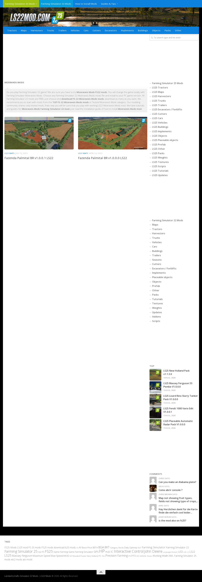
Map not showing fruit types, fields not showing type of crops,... (178, 499)
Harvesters (37, 30)
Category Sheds (117, 547)
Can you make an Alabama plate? (177, 482)
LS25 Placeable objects (165, 140)
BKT (107, 547)
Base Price (87, 547)
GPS (96, 551)
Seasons (157, 259)
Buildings (143, 30)
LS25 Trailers (159, 105)
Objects (156, 30)
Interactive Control (129, 551)
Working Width (160, 555)
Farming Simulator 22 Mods (56, 3)
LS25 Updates (160, 175)
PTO (133, 555)
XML (171, 555)
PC (100, 556)
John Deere (153, 551)
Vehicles (75, 30)
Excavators (111, 30)
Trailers (62, 30)
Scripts (156, 321)
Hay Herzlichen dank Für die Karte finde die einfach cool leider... (178, 511)
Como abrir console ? (170, 490)
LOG (185, 552)
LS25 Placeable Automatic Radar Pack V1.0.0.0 (178, 422)
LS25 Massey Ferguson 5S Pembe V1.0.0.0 (177, 385)
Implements (127, 30)
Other (178, 30)
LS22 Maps (9, 153)
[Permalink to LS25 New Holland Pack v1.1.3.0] (155, 375)
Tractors (12, 30)
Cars (86, 30)
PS (130, 556)
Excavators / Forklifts (164, 268)
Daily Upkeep (130, 547)
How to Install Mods (86, 3)
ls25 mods (70, 547)
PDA (103, 556)
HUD (107, 551)
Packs (168, 30)
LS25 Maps (158, 92)
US (137, 556)
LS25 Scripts (159, 166)
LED (180, 551)
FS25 (49, 551)
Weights (157, 308)
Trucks (50, 30)
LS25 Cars (157, 118)
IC (112, 552)
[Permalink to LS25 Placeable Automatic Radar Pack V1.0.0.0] (155, 425)
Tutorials (157, 299)
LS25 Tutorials (160, 170)
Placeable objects (162, 277)
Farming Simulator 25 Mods (20, 3)
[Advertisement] (75, 56)
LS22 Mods (45, 576)
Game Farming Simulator (80, 551)
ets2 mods (16, 559)
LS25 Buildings (160, 127)
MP (71, 556)
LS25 (7, 555)
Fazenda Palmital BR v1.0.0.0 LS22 (102, 158)
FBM (39, 552)
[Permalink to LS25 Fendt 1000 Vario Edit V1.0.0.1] (155, 412)
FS (43, 551)
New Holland (92, 556)
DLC (139, 547)
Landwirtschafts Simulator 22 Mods (21, 576)
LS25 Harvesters (161, 96)
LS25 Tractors (160, 87)
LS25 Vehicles (159, 122)
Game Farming (61, 551)
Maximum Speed (41, 555)
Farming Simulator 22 (177, 547)
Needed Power (79, 555)
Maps (24, 30)
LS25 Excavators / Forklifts (167, 109)
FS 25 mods (34, 547)
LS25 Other (158, 148)
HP (102, 551)
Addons (156, 316)
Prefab (156, 286)
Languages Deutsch (170, 552)
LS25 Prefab (159, 144)
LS (188, 552)
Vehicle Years (146, 555)
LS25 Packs (158, 153)
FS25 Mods (10, 547)
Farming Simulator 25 (20, 551)
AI (80, 547)
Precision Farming (116, 556)
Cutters (97, 30)
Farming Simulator (153, 547)
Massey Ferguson (22, 555)
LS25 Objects (159, 135)
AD (77, 548)
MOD (66, 555)
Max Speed (57, 555)
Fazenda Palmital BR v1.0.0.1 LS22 (28, 158)
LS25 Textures (160, 162)
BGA (101, 547)
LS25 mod (22, 547)
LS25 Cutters (159, 114)
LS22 (192, 551)
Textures (157, 303)
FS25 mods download (52, 547)
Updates (157, 312)
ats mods (27, 559)
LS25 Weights (160, 157)
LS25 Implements (162, 131)
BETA (95, 547)
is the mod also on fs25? (172, 520)
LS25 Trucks (159, 100)
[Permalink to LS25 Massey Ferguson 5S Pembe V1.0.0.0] (155, 387)
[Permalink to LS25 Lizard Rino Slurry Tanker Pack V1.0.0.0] (155, 400)
